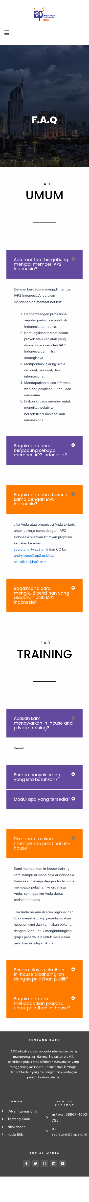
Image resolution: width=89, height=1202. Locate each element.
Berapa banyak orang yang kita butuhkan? (37, 777)
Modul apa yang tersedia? (42, 799)
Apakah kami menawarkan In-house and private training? (43, 723)
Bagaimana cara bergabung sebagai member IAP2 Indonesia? (40, 450)
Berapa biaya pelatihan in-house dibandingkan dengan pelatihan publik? (41, 974)
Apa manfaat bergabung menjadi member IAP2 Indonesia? (41, 264)
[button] (6, 32)
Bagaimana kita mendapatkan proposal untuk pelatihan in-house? (42, 1003)
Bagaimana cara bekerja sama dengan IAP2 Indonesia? (40, 499)
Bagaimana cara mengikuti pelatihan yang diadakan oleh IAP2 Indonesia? (41, 595)
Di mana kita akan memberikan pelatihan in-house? (42, 843)
